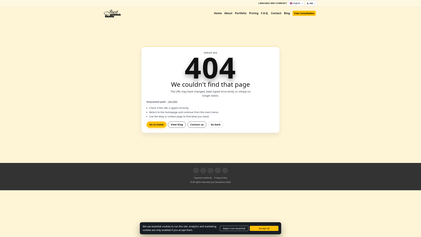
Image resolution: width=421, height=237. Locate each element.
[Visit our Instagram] (210, 170)
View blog (177, 124)
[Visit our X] (203, 170)
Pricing (253, 13)
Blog (287, 13)
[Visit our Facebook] (196, 170)
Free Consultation (304, 13)
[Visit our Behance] (225, 170)
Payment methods (203, 177)
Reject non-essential (234, 228)
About (228, 13)
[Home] (112, 13)
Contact (276, 13)
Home (218, 13)
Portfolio (241, 13)
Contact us (197, 124)
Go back (216, 124)
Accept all (264, 228)
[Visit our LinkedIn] (218, 170)
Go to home (156, 124)
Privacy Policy (220, 177)
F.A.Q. (264, 13)
